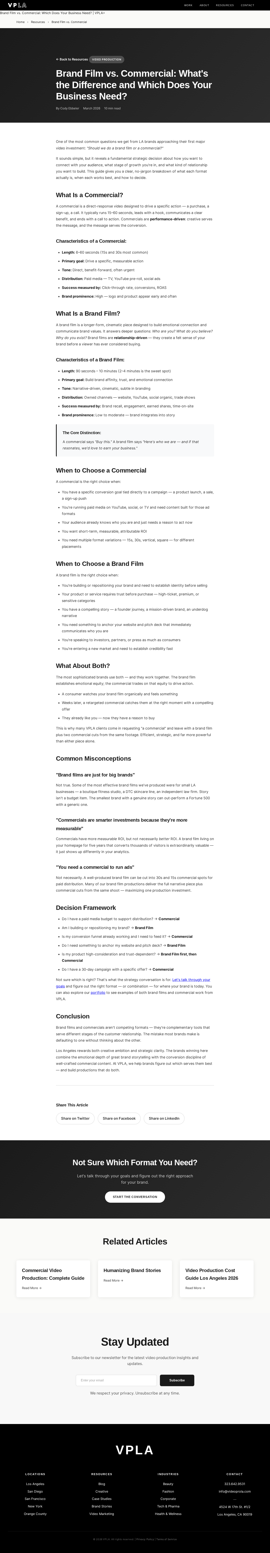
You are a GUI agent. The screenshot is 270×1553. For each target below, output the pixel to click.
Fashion (168, 1491)
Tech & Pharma (168, 1506)
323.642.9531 (234, 1484)
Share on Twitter (75, 1118)
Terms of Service (166, 1539)
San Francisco (35, 1499)
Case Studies (101, 1499)
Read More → (32, 1288)
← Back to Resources (72, 59)
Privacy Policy (145, 1539)
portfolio (98, 992)
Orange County (35, 1514)
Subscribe (177, 1380)
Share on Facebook (119, 1118)
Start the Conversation (135, 1197)
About (204, 5)
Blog (101, 1484)
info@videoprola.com (235, 1491)
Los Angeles (35, 1484)
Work (188, 5)
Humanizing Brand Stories (132, 1270)
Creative (101, 1491)
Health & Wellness (168, 1514)
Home (20, 22)
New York (35, 1506)
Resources (225, 5)
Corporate (168, 1499)
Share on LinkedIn (164, 1118)
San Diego (35, 1491)
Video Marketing (101, 1514)
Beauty (168, 1484)
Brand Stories (102, 1506)
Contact (247, 5)
